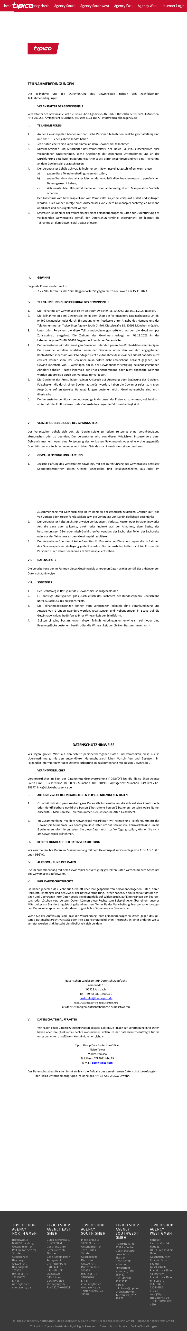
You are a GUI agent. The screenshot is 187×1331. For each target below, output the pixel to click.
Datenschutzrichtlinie (113, 1326)
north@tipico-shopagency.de (21, 1285)
